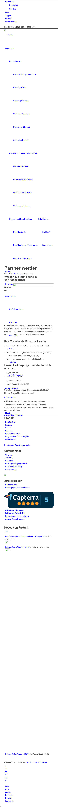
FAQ (7, 12)
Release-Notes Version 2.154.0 (17, 754)
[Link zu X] (6, 768)
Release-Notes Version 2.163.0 (17, 547)
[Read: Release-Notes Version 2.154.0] (7, 550)
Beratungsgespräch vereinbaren (17, 487)
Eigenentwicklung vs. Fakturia (17, 516)
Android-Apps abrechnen (14, 519)
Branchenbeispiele (12, 433)
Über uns (8, 454)
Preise (7, 427)
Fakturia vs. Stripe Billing (15, 513)
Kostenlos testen (11, 484)
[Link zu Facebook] (5, 765)
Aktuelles (9, 457)
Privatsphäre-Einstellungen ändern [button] (17, 445)
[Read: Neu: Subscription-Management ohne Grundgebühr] (7, 532)
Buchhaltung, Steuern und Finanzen (23, 153)
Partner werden (21, 268)
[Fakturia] (24, 34)
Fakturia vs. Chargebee (14, 510)
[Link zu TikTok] (6, 780)
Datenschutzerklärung (13, 466)
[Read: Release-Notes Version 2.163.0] (7, 542)
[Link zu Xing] (6, 774)
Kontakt (8, 18)
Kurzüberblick (10, 422)
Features (8, 425)
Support (8, 15)
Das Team (9, 460)
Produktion (13, 5)
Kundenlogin (10, 1)
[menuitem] (29, 5)
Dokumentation (11, 21)
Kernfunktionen (15, 61)
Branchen (9, 430)
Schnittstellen (43, 219)
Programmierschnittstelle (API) (17, 436)
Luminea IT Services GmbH (36, 762)
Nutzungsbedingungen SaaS (16, 463)
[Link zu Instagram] (6, 777)
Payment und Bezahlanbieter (20, 219)
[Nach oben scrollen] (1, 806)
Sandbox (12, 8)
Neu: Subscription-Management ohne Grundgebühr (25, 536)
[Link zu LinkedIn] (6, 771)
